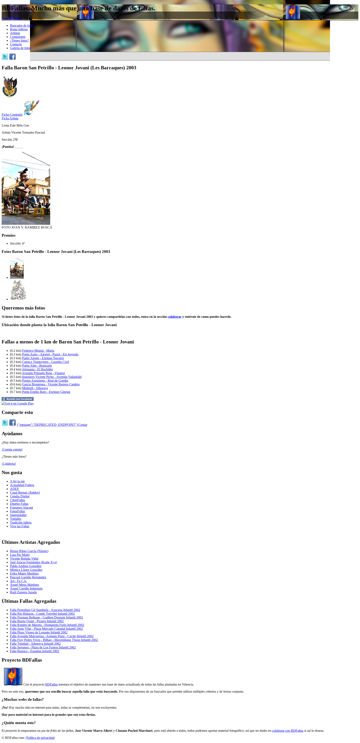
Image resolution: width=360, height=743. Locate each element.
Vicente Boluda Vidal (24, 558)
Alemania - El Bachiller (37, 369)
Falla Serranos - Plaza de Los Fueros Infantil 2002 (43, 647)
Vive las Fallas (19, 526)
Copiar (82, 424)
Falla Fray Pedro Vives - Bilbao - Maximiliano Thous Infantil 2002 (54, 640)
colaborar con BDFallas (287, 730)
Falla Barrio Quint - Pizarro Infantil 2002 (37, 621)
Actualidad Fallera (22, 485)
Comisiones (17, 37)
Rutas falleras (19, 29)
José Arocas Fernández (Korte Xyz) (33, 562)
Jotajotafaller (18, 515)
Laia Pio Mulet (20, 555)
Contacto (16, 44)
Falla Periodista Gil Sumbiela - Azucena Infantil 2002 (45, 610)
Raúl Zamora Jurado (23, 592)
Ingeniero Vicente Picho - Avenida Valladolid (51, 377)
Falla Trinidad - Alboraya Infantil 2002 (35, 643)
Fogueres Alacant (21, 507)
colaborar (174, 316)
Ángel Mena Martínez (24, 584)
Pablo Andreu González (25, 566)
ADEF (14, 489)
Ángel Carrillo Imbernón (26, 588)
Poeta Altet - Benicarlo (37, 365)
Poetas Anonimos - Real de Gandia (45, 380)
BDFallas (51, 684)
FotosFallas (17, 511)
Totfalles (15, 519)
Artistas (15, 33)
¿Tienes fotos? (19, 40)
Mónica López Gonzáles (26, 570)
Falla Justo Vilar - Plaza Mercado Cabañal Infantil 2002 (46, 628)
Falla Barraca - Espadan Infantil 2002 (34, 651)
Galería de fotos (20, 48)
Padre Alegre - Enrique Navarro (43, 358)
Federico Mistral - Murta (38, 350)
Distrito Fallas (19, 504)
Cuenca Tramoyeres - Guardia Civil (45, 362)
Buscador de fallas (22, 25)
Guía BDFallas (11, 18)
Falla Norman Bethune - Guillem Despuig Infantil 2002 (46, 617)
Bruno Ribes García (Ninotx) (29, 551)
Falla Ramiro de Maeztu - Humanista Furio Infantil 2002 (47, 625)
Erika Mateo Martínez (24, 573)
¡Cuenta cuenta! (12, 449)
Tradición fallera (20, 522)
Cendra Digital (19, 496)
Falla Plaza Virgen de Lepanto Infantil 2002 (39, 632)
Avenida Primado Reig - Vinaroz (43, 373)
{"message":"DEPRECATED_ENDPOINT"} (47, 424)
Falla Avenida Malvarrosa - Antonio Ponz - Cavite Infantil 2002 (52, 636)
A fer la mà (17, 481)
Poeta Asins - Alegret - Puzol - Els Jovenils (50, 354)
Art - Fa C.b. (18, 581)
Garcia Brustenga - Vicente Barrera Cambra (51, 384)
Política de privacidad (40, 737)
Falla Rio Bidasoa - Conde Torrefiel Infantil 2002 (42, 613)
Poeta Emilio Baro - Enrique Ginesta (46, 392)
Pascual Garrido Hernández (28, 577)
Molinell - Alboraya (35, 388)
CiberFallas (17, 500)
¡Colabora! (9, 463)
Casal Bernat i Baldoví (25, 492)
